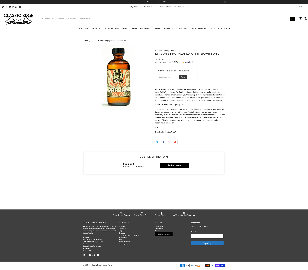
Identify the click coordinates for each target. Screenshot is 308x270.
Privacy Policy (123, 237)
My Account (136, 7)
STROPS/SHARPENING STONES (115, 29)
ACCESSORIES (181, 29)
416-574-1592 (87, 250)
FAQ (120, 231)
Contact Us (122, 229)
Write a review (174, 165)
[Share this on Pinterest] (169, 142)
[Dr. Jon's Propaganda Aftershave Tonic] (118, 77)
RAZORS (94, 29)
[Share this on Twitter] (157, 142)
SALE (80, 29)
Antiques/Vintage (200, 29)
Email (193, 232)
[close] (225, 2)
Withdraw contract (182, 7)
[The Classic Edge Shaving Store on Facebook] (6, 7)
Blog (120, 239)
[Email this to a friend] (175, 142)
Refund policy (123, 244)
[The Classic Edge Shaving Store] (19, 19)
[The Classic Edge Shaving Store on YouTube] (10, 7)
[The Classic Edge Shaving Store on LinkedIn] (16, 7)
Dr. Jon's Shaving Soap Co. (166, 51)
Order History (151, 7)
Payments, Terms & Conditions (129, 235)
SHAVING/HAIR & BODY (141, 29)
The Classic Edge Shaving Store (100, 265)
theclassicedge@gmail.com (92, 246)
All (92, 41)
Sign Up (207, 243)
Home (85, 41)
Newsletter (165, 7)
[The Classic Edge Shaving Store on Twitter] (3, 7)
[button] (190, 62)
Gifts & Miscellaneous (220, 29)
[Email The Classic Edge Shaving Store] (20, 7)
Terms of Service (124, 242)
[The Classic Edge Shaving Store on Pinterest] (13, 7)
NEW (86, 29)
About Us (122, 226)
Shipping (122, 233)
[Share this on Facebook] (163, 142)
